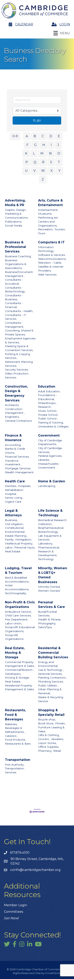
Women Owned (49, 590)
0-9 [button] (15, 136)
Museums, (45, 213)
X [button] (52, 171)
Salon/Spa (45, 627)
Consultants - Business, (14, 297)
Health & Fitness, (49, 619)
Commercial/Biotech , (19, 669)
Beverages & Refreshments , (15, 729)
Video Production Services (16, 375)
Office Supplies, (48, 746)
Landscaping (46, 486)
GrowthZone (53, 973)
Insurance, (12, 460)
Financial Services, (17, 456)
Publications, (13, 221)
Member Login (15, 905)
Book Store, (46, 723)
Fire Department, (16, 619)
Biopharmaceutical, (51, 527)
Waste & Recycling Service (50, 699)
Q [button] (35, 162)
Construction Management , (15, 411)
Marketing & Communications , (17, 215)
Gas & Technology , (51, 669)
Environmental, (15, 531)
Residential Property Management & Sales (19, 687)
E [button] (59, 136)
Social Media (13, 225)
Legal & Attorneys (13, 513)
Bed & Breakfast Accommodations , (17, 579)
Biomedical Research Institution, (52, 522)
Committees (13, 912)
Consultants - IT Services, (15, 317)
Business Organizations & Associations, (15, 264)
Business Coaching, (18, 256)
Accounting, (13, 444)
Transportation (17, 760)
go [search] (39, 120)
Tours (41, 233)
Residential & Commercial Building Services (53, 652)
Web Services (47, 274)
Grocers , (44, 739)
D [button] (51, 136)
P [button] (26, 162)
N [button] (50, 153)
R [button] (43, 162)
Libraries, (44, 459)
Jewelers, (57, 739)
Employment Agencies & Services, (20, 340)
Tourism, (60, 229)
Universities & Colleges (53, 426)
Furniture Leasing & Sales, (51, 729)
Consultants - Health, (19, 311)
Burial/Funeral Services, (47, 613)
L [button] (34, 153)
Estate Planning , (16, 535)
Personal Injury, (24, 547)
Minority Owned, (49, 586)
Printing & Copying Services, (17, 356)
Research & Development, (47, 553)
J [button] (58, 145)
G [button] (35, 145)
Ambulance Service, (18, 611)
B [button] (35, 136)
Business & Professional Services (15, 246)
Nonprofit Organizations (14, 637)
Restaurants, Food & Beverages (15, 714)
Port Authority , (15, 764)
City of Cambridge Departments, (50, 442)
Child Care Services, (18, 615)
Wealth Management (19, 472)
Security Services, (16, 369)
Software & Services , (52, 254)
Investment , (13, 464)
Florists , (60, 723)
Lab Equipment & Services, (50, 537)
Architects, (12, 405)
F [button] (27, 145)
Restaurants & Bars (18, 743)
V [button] (34, 171)
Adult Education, (49, 391)
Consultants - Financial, (14, 305)
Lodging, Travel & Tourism (18, 570)
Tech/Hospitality (15, 593)
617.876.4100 (19, 852)
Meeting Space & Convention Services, (19, 348)
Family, (9, 539)
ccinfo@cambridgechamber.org (35, 870)
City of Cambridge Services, (50, 450)
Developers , (13, 673)
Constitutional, (14, 527)
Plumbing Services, (51, 681)
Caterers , (11, 735)
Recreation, (45, 229)
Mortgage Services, (18, 468)
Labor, (9, 547)
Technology (45, 559)
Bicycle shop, (47, 719)
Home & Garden (51, 481)
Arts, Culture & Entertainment (50, 203)
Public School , (48, 418)
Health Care (15, 481)
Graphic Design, (15, 209)
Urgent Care (13, 501)
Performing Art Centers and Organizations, (48, 221)
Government (49, 435)
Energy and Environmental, (48, 664)
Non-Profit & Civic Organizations (20, 604)
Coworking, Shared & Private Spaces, (19, 332)
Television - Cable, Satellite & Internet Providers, (50, 266)
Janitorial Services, (50, 673)
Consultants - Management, (14, 324)
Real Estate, (13, 681)
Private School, (48, 414)
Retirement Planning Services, (19, 363)
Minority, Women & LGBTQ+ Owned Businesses (52, 575)
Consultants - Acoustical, (14, 281)
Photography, (47, 623)
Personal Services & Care (51, 604)
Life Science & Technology (50, 513)
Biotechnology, (48, 531)
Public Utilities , (48, 685)
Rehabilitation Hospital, (14, 491)
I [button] (51, 145)
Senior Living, (14, 497)
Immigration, (23, 539)
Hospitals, (24, 486)
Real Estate (12, 551)
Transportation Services (14, 770)
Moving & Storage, (17, 677)
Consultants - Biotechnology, (15, 289)
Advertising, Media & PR (15, 203)
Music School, (47, 410)
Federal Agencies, (50, 455)
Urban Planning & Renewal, (50, 691)
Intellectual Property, (19, 543)
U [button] (26, 171)
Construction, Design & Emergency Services (16, 393)
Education (46, 386)
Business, (11, 520)
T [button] (59, 162)
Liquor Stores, (47, 743)
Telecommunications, (52, 258)
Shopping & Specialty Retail (51, 712)
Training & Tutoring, (51, 422)
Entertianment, (48, 209)
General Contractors (18, 420)
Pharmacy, (45, 750)
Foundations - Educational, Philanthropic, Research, (47, 401)
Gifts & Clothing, (48, 735)
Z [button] (43, 179)
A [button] (27, 136)
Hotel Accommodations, (17, 587)
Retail (57, 750)
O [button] (58, 153)
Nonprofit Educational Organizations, (20, 629)
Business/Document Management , (19, 273)
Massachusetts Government (48, 465)
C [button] (43, 136)
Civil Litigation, (14, 524)
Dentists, (11, 486)
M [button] (41, 153)
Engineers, (12, 416)
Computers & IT (51, 242)
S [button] (51, 162)
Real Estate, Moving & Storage (15, 652)
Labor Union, (13, 623)
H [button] (43, 145)
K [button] (26, 153)
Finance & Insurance (13, 438)
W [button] (43, 171)
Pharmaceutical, (49, 547)
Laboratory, (45, 543)
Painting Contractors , (52, 677)
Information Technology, (46, 249)
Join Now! (11, 918)
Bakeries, (11, 724)
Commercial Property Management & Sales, (20, 664)
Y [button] (59, 171)
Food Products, (15, 739)
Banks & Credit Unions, (15, 450)
